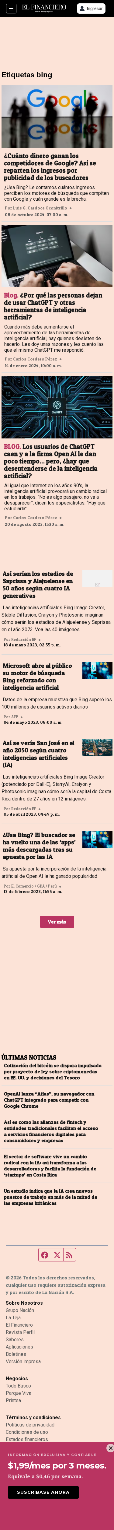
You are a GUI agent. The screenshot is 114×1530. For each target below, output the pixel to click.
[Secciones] (11, 8)
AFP (14, 716)
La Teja (13, 1318)
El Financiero (19, 1325)
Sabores (15, 1339)
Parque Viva (18, 1393)
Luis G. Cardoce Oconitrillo (40, 208)
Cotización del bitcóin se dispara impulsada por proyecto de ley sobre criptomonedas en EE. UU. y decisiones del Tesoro (53, 1071)
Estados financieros (27, 1439)
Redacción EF (23, 639)
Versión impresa (23, 1361)
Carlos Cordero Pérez (35, 359)
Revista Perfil (20, 1332)
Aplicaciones (19, 1347)
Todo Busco (18, 1386)
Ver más (57, 922)
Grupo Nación (20, 1310)
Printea (13, 1400)
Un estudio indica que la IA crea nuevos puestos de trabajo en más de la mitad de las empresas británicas (50, 1197)
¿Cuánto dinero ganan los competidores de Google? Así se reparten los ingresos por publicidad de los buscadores (50, 166)
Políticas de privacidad (30, 1425)
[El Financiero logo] (44, 9)
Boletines (16, 1354)
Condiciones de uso (27, 1432)
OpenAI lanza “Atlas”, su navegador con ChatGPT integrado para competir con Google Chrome (49, 1100)
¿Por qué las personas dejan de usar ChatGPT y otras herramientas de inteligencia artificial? (53, 306)
